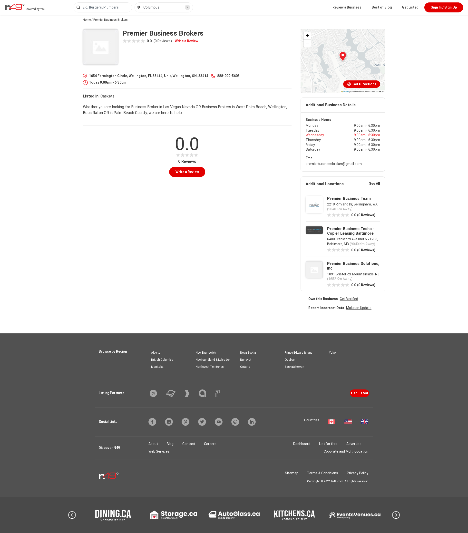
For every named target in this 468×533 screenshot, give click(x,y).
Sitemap (291, 473)
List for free (328, 444)
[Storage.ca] (173, 515)
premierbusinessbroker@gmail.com (334, 164)
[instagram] (169, 422)
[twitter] (202, 422)
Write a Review (186, 41)
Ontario (245, 366)
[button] (342, 56)
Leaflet (346, 91)
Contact (188, 444)
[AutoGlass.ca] (234, 515)
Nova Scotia (248, 352)
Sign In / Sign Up (444, 7)
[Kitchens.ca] (294, 515)
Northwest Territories (210, 366)
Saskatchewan (294, 366)
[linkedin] (252, 422)
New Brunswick (206, 352)
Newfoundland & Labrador (213, 359)
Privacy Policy (357, 473)
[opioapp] (235, 422)
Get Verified (349, 299)
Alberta (155, 352)
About (153, 444)
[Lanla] (206, 393)
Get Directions (364, 84)
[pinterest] (185, 422)
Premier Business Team (349, 198)
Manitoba (157, 366)
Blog (170, 444)
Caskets (107, 96)
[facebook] (152, 422)
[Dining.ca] (113, 515)
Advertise (353, 444)
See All (374, 183)
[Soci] (217, 393)
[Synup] (191, 393)
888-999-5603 (228, 76)
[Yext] (157, 393)
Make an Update (358, 308)
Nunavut (245, 359)
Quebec (289, 359)
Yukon (333, 352)
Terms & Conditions (322, 473)
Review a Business (346, 7)
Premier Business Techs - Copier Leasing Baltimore (350, 231)
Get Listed (410, 7)
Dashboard (301, 444)
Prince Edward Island (298, 352)
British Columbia (162, 359)
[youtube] (219, 422)
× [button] (187, 7)
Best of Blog (382, 7)
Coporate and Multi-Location (346, 451)
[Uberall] (174, 393)
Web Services (159, 451)
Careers (210, 444)
